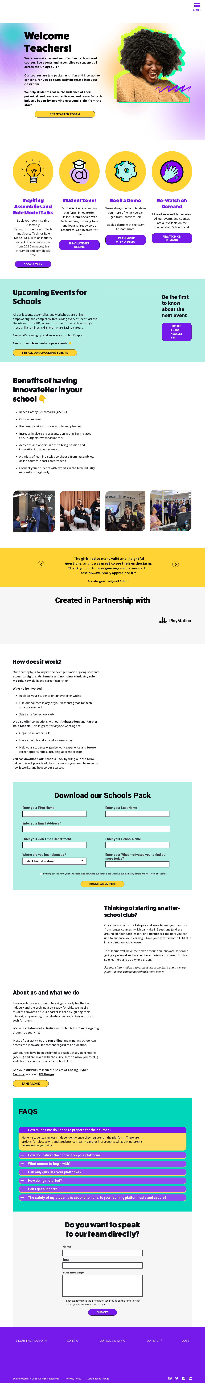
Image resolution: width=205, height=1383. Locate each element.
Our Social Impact (113, 1340)
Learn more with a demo (125, 240)
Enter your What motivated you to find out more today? (135, 856)
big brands (33, 676)
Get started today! (64, 114)
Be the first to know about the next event (175, 306)
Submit (102, 1312)
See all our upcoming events (45, 352)
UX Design (46, 1074)
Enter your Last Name (121, 808)
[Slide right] (175, 564)
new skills (32, 681)
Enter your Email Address (41, 823)
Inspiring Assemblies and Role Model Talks (33, 207)
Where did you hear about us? (44, 855)
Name (66, 1247)
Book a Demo (125, 200)
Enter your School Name (123, 839)
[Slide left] (41, 564)
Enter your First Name (38, 808)
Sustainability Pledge (97, 1378)
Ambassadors (70, 721)
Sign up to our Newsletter (176, 332)
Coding (73, 1070)
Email (66, 1259)
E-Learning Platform (31, 1340)
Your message (73, 1272)
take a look (31, 1083)
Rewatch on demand (172, 238)
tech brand (37, 740)
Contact (73, 1340)
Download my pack (102, 884)
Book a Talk (33, 264)
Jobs (185, 1340)
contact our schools (135, 972)
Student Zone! (79, 200)
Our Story (154, 1340)
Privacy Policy (73, 1378)
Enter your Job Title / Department (46, 839)
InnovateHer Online (79, 245)
